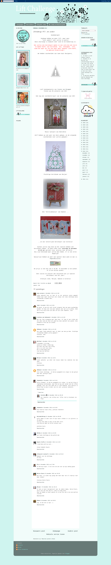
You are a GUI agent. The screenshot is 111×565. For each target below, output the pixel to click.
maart (84, 172)
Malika (39, 433)
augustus (85, 161)
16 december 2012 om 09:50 (48, 500)
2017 (84, 140)
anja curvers (40, 293)
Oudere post (73, 531)
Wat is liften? (30, 24)
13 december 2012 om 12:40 (52, 442)
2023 (84, 127)
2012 (84, 151)
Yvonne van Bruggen (64, 89)
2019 (84, 135)
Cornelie (43, 395)
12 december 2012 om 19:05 (48, 433)
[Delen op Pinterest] (61, 283)
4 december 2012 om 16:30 (58, 317)
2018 (84, 138)
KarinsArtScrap (41, 416)
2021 (84, 131)
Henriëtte (62, 132)
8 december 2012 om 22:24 (50, 380)
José (38, 305)
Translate (87, 34)
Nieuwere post (39, 531)
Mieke (38, 500)
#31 (39, 285)
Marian (39, 357)
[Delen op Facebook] (59, 283)
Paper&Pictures (55, 258)
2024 (84, 125)
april (84, 170)
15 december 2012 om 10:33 (52, 473)
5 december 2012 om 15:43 (49, 341)
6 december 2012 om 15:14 (49, 370)
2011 (84, 179)
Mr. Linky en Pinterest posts (57, 24)
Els (38, 464)
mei (83, 168)
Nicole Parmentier (23, 549)
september (85, 159)
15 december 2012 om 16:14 (49, 487)
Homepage (56, 531)
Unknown (39, 329)
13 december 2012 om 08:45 (55, 395)
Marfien (39, 341)
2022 (84, 129)
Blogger (67, 553)
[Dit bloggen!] (57, 283)
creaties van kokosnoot (43, 317)
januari (84, 176)
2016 (84, 142)
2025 (84, 122)
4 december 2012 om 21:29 (49, 329)
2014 (84, 146)
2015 (84, 144)
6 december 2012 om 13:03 (48, 357)
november (85, 155)
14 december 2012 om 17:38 (46, 464)
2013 (84, 149)
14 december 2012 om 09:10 (55, 454)
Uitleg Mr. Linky (41, 24)
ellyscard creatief (42, 454)
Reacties (41, 392)
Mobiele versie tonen (55, 534)
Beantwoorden (40, 300)
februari (85, 174)
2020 (84, 133)
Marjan (39, 487)
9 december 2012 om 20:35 (50, 407)
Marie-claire (40, 473)
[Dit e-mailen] (55, 283)
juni (83, 165)
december (85, 153)
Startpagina (20, 24)
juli (83, 163)
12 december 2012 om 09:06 (53, 416)
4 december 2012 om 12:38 (52, 293)
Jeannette (39, 380)
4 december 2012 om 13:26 (47, 305)
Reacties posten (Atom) (48, 538)
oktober (84, 157)
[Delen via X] (58, 283)
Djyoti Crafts (41, 442)
